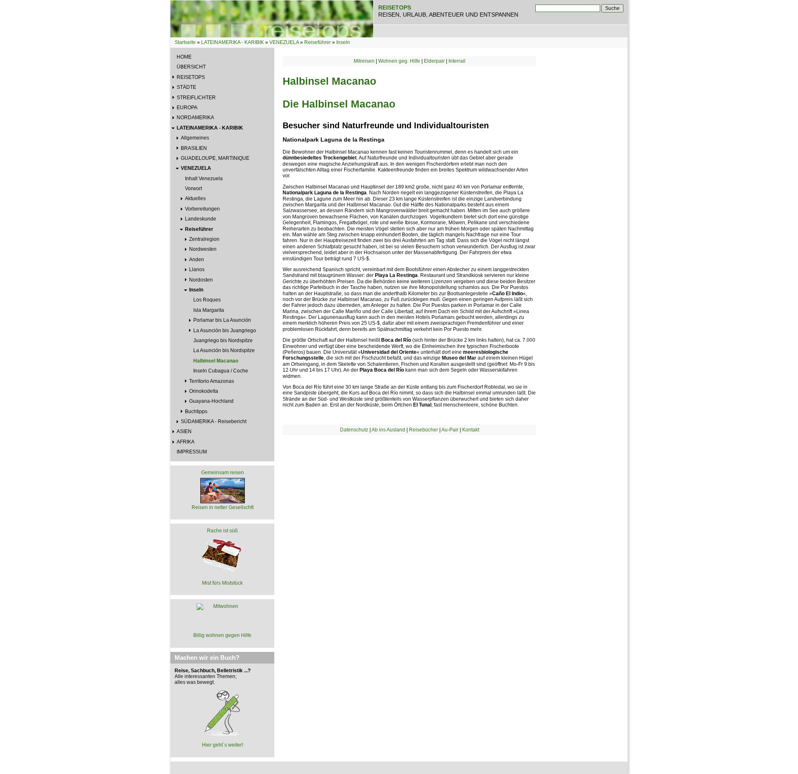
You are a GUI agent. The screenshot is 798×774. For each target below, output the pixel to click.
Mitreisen (364, 61)
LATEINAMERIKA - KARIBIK (232, 42)
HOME (184, 57)
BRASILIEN (194, 148)
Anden (196, 259)
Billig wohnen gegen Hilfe (222, 635)
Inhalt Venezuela (204, 178)
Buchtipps (196, 411)
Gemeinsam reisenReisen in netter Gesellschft (223, 490)
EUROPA (187, 107)
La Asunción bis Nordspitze (224, 350)
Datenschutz (354, 430)
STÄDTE (186, 87)
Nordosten (201, 280)
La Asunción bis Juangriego (224, 330)
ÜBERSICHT (191, 67)
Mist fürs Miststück (222, 583)
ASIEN (184, 431)
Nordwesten (203, 249)
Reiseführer (317, 42)
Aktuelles (195, 198)
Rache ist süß (222, 531)
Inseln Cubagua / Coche (220, 371)
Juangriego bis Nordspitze (223, 340)
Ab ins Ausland (388, 430)
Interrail (457, 61)
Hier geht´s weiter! (222, 745)
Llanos (196, 269)
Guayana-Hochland (211, 401)
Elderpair (434, 61)
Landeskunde (200, 219)
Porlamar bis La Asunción (222, 320)
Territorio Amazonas (211, 381)
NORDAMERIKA (195, 117)
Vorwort (193, 188)
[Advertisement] (409, 506)
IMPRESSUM (192, 452)
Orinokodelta (203, 391)
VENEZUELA (284, 42)
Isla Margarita (208, 310)
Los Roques (207, 300)
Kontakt (470, 430)
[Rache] (222, 554)
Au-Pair (449, 430)
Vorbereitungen (202, 209)
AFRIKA (186, 442)
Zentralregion (204, 239)
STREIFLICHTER (196, 97)
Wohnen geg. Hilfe (399, 61)
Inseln (343, 42)
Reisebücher (423, 430)
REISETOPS (191, 77)
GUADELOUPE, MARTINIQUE (215, 158)
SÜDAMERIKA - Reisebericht (213, 421)
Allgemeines (195, 138)
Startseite (185, 42)
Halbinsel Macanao (215, 361)
